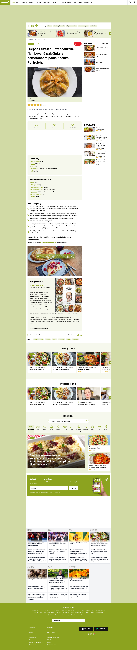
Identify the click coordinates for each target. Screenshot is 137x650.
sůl (32, 171)
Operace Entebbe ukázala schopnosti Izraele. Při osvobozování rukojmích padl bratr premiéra (78, 552)
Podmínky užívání (33, 637)
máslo (33, 182)
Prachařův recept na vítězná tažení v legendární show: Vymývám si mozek (58, 551)
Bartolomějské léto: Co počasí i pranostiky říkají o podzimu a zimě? (79, 595)
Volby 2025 (58, 612)
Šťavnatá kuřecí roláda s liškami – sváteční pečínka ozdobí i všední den (63, 368)
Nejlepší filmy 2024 (45, 610)
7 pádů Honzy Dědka (48, 612)
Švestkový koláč (85, 614)
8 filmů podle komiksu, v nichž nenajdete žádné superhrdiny (35, 587)
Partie (77, 610)
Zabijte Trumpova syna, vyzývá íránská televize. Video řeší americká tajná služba (36, 543)
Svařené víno (66, 612)
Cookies (31, 639)
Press (48, 630)
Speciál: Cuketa (66, 2)
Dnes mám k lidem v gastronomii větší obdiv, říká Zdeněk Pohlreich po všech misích (57, 559)
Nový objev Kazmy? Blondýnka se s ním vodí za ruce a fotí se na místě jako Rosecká (58, 596)
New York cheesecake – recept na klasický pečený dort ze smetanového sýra (101, 154)
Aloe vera (87, 612)
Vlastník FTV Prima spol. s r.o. (35, 642)
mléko (33, 164)
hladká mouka (35, 161)
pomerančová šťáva (37, 187)
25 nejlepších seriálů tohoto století (37, 579)
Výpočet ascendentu (53, 614)
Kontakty (49, 635)
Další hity (105, 43)
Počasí (82, 610)
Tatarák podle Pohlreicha (77, 612)
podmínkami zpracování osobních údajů (52, 492)
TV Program (38, 2)
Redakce (49, 642)
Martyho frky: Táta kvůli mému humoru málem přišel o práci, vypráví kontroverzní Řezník (56, 580)
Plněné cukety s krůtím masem (102, 48)
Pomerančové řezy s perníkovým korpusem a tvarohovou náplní (101, 137)
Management (50, 627)
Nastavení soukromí (51, 644)
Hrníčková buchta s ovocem (101, 55)
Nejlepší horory (55, 610)
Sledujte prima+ (88, 2)
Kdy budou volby (90, 610)
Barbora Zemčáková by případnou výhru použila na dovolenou (86, 403)
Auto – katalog (38, 612)
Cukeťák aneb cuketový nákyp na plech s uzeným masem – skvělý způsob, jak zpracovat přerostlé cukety (44, 35)
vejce (32, 166)
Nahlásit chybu (32, 644)
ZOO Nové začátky (100, 610)
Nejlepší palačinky (75, 614)
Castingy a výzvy (51, 632)
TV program (64, 610)
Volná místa (32, 630)
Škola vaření (47, 2)
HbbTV (30, 635)
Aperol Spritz (99, 62)
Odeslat (73, 488)
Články (31, 2)
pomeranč (34, 192)
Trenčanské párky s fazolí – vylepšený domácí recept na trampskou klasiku (100, 146)
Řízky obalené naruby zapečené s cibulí (101, 128)
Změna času (71, 610)
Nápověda (49, 639)
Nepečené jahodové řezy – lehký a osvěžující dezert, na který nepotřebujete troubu (73, 34)
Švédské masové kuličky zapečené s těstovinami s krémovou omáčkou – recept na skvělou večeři (50, 460)
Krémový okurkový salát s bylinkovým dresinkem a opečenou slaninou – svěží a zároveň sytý (37, 368)
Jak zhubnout (35, 610)
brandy (33, 196)
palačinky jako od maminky (48, 242)
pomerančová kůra (36, 189)
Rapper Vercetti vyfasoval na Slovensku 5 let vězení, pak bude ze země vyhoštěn (58, 588)
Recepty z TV (56, 2)
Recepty (24, 2)
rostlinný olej (35, 168)
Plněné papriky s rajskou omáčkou (102, 69)
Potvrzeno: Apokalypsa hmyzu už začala (78, 542)
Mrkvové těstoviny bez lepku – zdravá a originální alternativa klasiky (98, 467)
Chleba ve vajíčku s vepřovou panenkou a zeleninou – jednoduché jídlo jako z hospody (87, 368)
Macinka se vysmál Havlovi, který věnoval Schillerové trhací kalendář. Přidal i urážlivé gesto (36, 559)
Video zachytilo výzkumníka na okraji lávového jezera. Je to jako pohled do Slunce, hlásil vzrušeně (78, 559)
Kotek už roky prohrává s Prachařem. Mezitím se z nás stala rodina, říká (57, 543)
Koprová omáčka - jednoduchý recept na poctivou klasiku (100, 33)
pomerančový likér (36, 194)
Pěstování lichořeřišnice (97, 612)
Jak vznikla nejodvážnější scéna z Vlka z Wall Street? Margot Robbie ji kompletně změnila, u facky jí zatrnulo (37, 597)
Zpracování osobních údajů (53, 637)
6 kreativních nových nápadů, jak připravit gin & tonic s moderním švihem (101, 162)
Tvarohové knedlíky (64, 614)
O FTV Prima (32, 627)
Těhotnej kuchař (77, 2)
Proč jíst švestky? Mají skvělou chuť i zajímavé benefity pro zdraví (79, 587)
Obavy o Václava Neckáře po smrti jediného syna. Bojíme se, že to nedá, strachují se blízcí (37, 551)
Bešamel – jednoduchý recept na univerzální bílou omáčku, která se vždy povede (99, 559)
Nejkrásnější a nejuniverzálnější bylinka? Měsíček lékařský (78, 579)
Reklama (31, 632)
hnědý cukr (34, 185)
